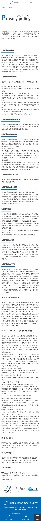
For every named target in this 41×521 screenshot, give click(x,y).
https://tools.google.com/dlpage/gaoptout (16, 398)
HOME (3, 8)
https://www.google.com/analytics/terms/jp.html (18, 370)
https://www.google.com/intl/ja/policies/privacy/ (18, 384)
